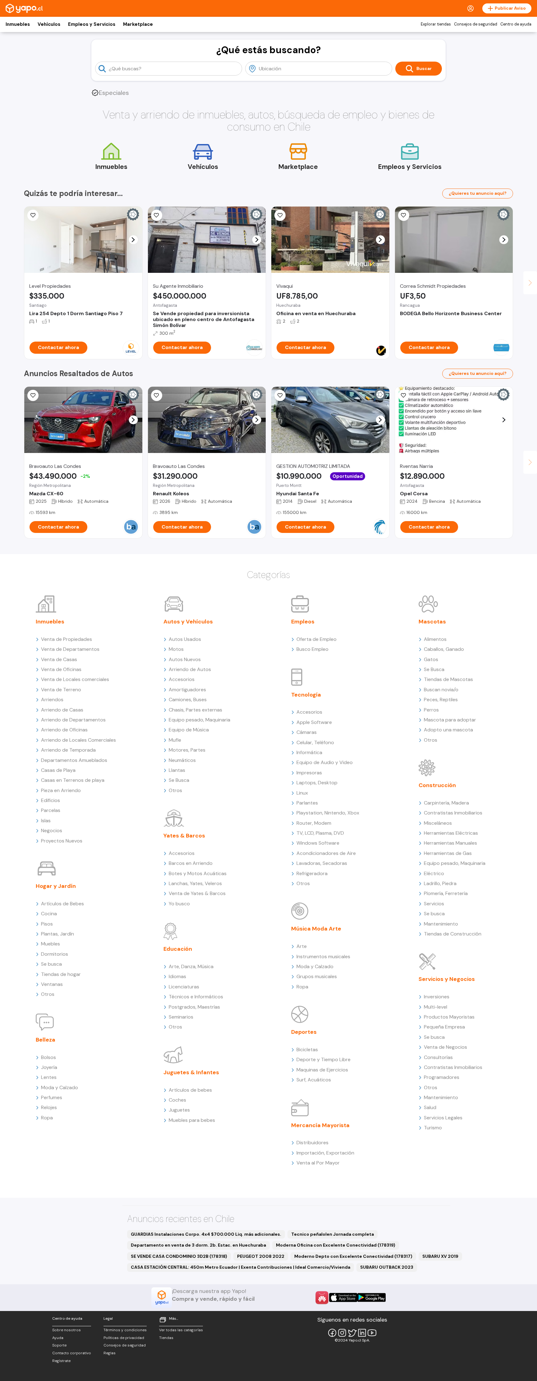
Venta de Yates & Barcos (197, 893)
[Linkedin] (362, 1333)
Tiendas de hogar (61, 974)
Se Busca (179, 780)
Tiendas (166, 1337)
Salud (430, 1107)
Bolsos (48, 1057)
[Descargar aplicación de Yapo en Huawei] (322, 1297)
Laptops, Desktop (316, 782)
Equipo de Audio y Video (324, 762)
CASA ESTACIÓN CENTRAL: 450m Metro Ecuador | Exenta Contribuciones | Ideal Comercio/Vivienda (240, 1267)
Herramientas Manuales (450, 843)
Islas (46, 820)
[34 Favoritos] (33, 215)
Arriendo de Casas (62, 710)
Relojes (49, 1107)
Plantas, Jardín (57, 934)
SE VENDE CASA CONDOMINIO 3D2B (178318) (179, 1256)
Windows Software (317, 843)
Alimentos (435, 639)
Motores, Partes (187, 750)
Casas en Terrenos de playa (72, 780)
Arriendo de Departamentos (73, 719)
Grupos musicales (316, 976)
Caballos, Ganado (444, 649)
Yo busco (179, 903)
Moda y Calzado (59, 1087)
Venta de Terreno (61, 689)
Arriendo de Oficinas (64, 729)
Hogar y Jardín (56, 886)
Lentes (49, 1077)
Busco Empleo (312, 649)
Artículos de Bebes (62, 903)
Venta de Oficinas (61, 669)
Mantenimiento (441, 924)
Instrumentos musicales (323, 956)
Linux (302, 793)
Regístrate (61, 1360)
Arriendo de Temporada (68, 750)
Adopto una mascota (448, 729)
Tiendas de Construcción (452, 934)
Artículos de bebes (190, 1090)
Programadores (441, 1077)
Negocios (51, 830)
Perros (431, 710)
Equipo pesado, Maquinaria (199, 719)
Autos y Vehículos (188, 621)
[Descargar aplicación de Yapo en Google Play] (371, 1297)
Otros (47, 994)
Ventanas (52, 984)
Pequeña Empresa (444, 1027)
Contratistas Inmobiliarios (453, 812)
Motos (176, 649)
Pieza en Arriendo (61, 790)
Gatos (431, 659)
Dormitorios (54, 954)
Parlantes (307, 803)
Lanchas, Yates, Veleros (195, 883)
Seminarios (181, 1017)
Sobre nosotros (66, 1329)
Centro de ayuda (515, 24)
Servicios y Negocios (447, 979)
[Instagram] (342, 1333)
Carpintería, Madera (446, 803)
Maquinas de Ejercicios (322, 1069)
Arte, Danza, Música (191, 966)
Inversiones (436, 996)
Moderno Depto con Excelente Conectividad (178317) (353, 1256)
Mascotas (432, 621)
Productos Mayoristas (449, 1017)
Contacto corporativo (71, 1353)
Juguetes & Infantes (191, 1072)
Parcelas (50, 810)
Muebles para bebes (192, 1120)
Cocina (49, 913)
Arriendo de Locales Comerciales (78, 740)
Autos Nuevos (185, 659)
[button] (133, 239)
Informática (309, 752)
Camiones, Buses (188, 699)
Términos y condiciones (125, 1329)
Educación (177, 949)
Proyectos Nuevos (61, 840)
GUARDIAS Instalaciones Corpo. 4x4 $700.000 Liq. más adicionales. (206, 1234)
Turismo (433, 1127)
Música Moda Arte (316, 928)
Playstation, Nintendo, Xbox (327, 812)
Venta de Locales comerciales (75, 679)
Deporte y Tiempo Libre (323, 1059)
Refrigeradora (312, 873)
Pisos (47, 924)
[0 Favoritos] (156, 215)
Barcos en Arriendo (191, 863)
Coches (177, 1100)
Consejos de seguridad (475, 24)
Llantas (177, 770)
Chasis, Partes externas (195, 710)
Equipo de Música (189, 729)
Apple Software (314, 722)
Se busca (51, 964)
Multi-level (435, 1007)
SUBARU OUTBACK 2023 (386, 1267)
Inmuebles (18, 24)
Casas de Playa (58, 770)
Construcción (437, 785)
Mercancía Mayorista (320, 1125)
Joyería (49, 1067)
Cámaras (306, 732)
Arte (301, 946)
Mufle (175, 740)
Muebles (50, 943)
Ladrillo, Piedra (440, 883)
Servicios (434, 903)
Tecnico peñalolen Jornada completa (332, 1234)
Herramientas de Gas (448, 853)
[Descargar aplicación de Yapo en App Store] (343, 1297)
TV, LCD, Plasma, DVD (320, 833)
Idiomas (177, 976)
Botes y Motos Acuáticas (198, 873)
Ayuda (57, 1337)
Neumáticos (182, 760)
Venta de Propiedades (66, 639)
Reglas (109, 1353)
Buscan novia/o (441, 689)
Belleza (45, 1039)
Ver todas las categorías (181, 1329)
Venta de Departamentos (70, 649)
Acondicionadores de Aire (326, 853)
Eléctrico (434, 873)
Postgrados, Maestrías (194, 1007)
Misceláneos (438, 823)
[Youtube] (372, 1333)
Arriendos (52, 699)
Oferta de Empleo (316, 639)
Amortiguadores (187, 689)
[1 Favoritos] (33, 395)
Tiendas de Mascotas (448, 679)
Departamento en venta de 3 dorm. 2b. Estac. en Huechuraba (198, 1245)
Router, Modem (313, 823)
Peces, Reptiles (441, 699)
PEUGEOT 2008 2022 (260, 1256)
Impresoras (309, 772)
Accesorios (182, 679)
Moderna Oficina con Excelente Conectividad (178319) (335, 1245)
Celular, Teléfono (315, 742)
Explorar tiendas (436, 24)
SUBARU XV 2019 (440, 1256)
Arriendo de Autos (190, 669)
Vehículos (49, 24)
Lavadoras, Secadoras (321, 863)
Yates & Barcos (184, 835)
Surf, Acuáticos (313, 1079)
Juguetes (179, 1110)
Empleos (302, 621)
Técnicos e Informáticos (196, 996)
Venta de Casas (59, 659)
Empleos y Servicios (91, 24)
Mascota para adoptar (450, 719)
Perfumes (51, 1097)
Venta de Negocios (445, 1047)
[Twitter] (352, 1333)
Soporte (59, 1345)
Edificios (50, 800)
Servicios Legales (443, 1117)
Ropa (47, 1117)
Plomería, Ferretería (446, 893)
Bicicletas (307, 1049)
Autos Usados (185, 639)
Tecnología (306, 694)
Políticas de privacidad (123, 1337)
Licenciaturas (184, 986)
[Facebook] (332, 1333)
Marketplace (138, 24)
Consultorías (438, 1057)
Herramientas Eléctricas (451, 833)
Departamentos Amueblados (74, 760)
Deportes (304, 1032)
